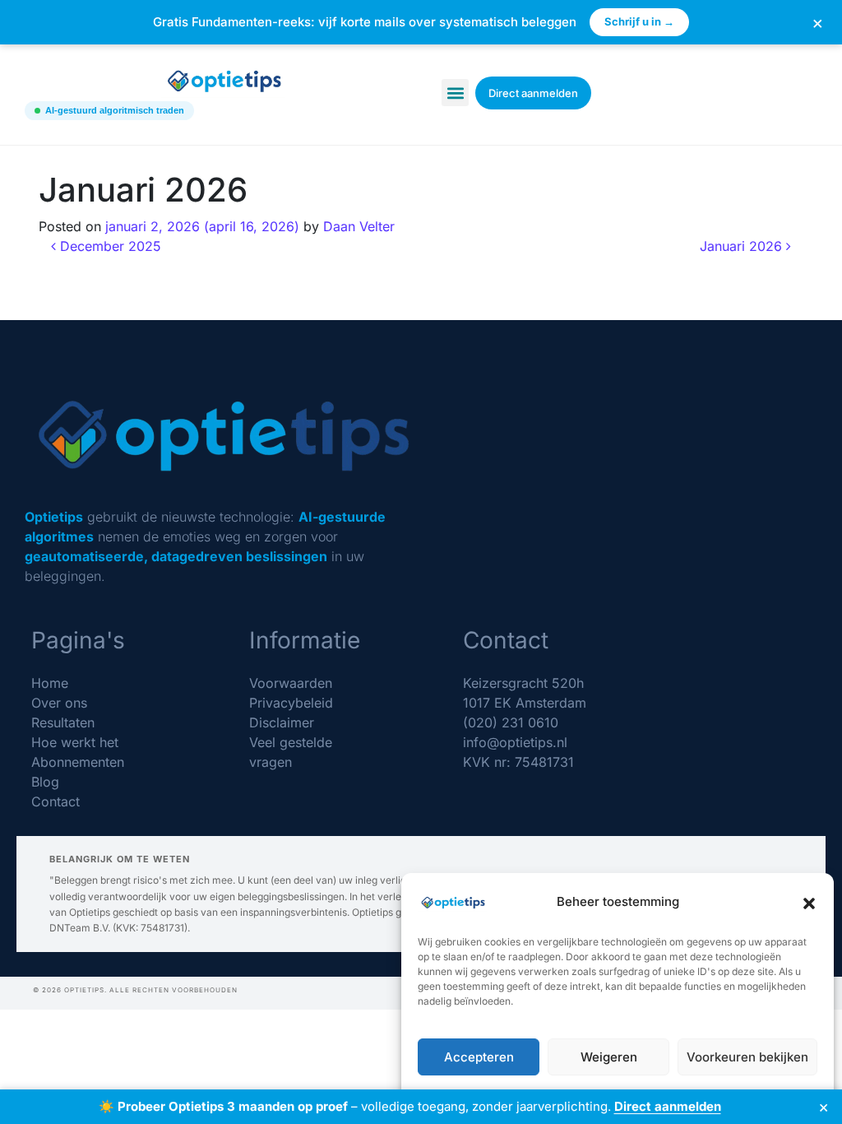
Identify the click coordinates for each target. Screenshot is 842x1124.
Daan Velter (359, 226)
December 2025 (108, 246)
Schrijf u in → (639, 21)
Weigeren (609, 1057)
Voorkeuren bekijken (747, 1057)
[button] (809, 902)
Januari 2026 (743, 246)
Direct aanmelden (667, 1106)
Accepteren (479, 1057)
